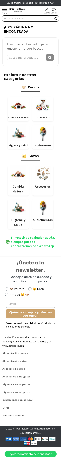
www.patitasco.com (13, 345)
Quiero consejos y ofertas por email (30, 314)
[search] (56, 18)
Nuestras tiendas (13, 415)
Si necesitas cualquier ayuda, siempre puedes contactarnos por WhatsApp (33, 242)
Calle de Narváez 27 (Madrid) (29, 341)
